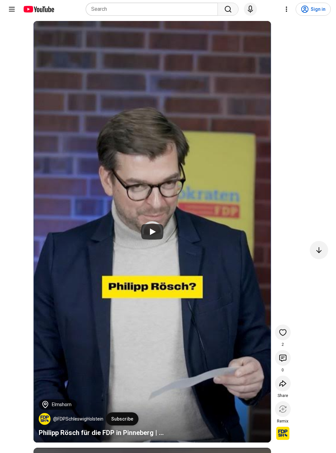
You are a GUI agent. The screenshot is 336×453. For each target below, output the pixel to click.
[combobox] (153, 9)
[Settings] (286, 9)
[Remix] (283, 409)
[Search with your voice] (250, 9)
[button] (45, 419)
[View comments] (283, 358)
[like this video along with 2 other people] (283, 332)
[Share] (283, 383)
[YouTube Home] (38, 9)
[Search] (228, 9)
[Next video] (319, 250)
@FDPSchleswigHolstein (78, 419)
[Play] (152, 232)
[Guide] (12, 9)
